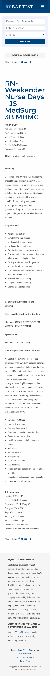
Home (13, 650)
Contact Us (21, 650)
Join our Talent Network (18, 632)
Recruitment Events (25, 653)
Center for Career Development (25, 657)
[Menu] (42, 6)
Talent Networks (34, 650)
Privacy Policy (25, 661)
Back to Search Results (25, 55)
